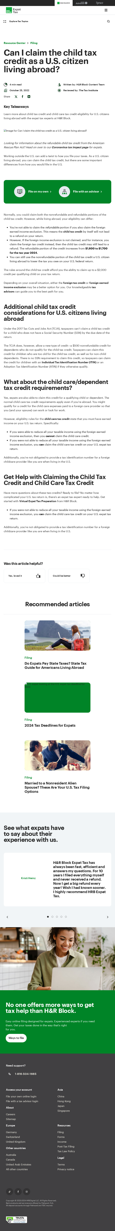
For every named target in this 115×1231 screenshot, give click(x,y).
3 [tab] (57, 917)
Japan (61, 1105)
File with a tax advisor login (22, 1101)
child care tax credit (57, 419)
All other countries (17, 1169)
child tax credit (72, 231)
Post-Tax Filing (66, 1146)
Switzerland (13, 1136)
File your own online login (21, 1096)
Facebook (18, 1191)
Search (108, 21)
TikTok (9, 1191)
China (61, 1096)
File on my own (38, 191)
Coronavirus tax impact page (70, 147)
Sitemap (11, 1118)
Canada (10, 1159)
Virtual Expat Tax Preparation (37, 501)
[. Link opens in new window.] (16, 1220)
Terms (61, 1164)
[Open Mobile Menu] (106, 10)
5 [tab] (66, 917)
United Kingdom (15, 1141)
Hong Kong (64, 1101)
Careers (10, 1114)
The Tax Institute (88, 90)
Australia (11, 1154)
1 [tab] (48, 917)
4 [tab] (61, 917)
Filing (61, 1132)
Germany (11, 1132)
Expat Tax (13, 10)
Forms (61, 1136)
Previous (7, 917)
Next (107, 917)
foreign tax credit (74, 283)
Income (62, 1141)
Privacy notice (66, 1169)
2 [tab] (52, 917)
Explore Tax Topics (18, 21)
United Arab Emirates (18, 1164)
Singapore (64, 1110)
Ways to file (16, 1038)
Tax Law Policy (66, 1151)
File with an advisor (86, 191)
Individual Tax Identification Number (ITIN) (69, 362)
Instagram (26, 1191)
